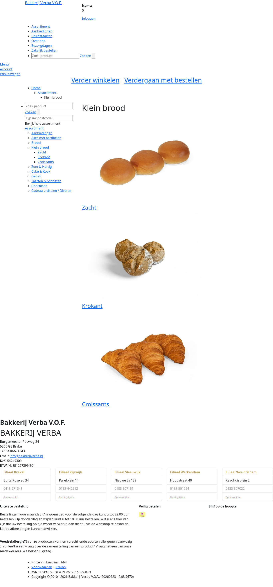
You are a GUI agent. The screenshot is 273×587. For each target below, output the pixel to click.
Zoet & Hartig (41, 166)
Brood (36, 142)
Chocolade (39, 186)
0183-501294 (179, 488)
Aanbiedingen (41, 133)
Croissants (46, 162)
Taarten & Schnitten (46, 181)
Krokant (44, 157)
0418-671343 (12, 488)
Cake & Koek (40, 171)
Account (6, 69)
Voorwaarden (41, 567)
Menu (4, 64)
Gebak (36, 176)
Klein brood (40, 147)
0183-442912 (68, 488)
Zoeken (85, 56)
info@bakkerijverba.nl (26, 456)
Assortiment (47, 93)
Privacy (61, 567)
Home (36, 88)
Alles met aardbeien (46, 138)
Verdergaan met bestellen (163, 80)
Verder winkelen (95, 80)
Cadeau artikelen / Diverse (51, 190)
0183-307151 (124, 488)
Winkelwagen (10, 74)
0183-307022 (235, 488)
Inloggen (89, 18)
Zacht (42, 152)
